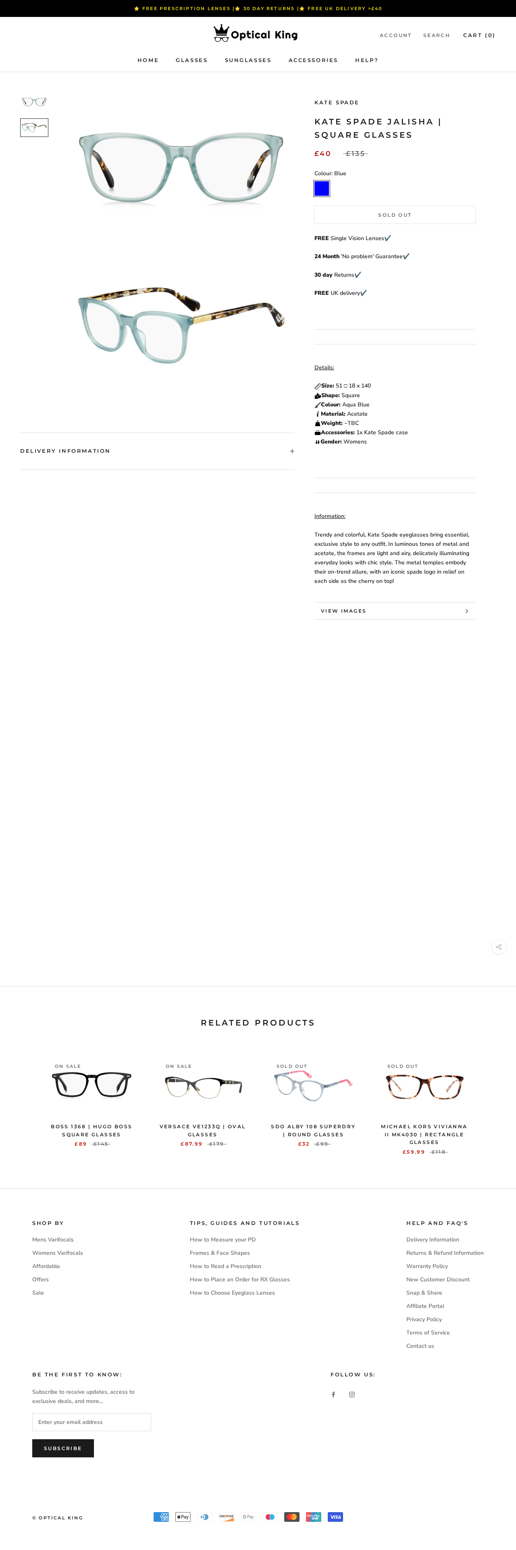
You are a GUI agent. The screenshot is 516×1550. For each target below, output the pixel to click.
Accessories (314, 60)
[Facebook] (333, 1394)
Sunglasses (248, 60)
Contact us (420, 1346)
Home (148, 60)
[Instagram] (352, 1394)
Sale (38, 1293)
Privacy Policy (424, 1319)
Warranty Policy (427, 1266)
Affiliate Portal (425, 1306)
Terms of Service (428, 1333)
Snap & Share (424, 1293)
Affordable (46, 1266)
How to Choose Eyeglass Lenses (232, 1293)
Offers (40, 1279)
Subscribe (63, 1448)
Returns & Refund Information (445, 1253)
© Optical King (57, 1518)
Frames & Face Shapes (220, 1253)
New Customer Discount (438, 1279)
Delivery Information (65, 451)
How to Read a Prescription (225, 1266)
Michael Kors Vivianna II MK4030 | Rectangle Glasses (424, 1134)
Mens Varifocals (53, 1239)
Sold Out (395, 215)
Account (396, 35)
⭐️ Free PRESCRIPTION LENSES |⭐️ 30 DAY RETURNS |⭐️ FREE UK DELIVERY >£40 (258, 8)
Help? (367, 60)
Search (436, 35)
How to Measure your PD (223, 1239)
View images (343, 611)
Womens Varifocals (57, 1253)
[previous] (25, 1098)
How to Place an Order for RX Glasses (240, 1279)
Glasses (192, 60)
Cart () (479, 35)
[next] (491, 1098)
